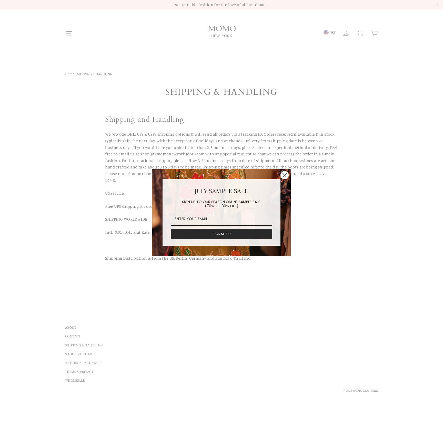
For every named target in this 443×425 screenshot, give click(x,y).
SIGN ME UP (222, 233)
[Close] (284, 175)
